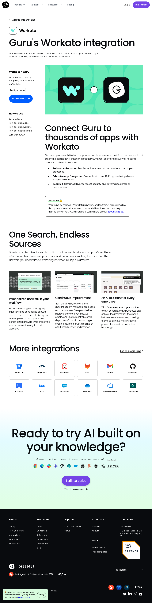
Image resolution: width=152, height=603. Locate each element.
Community (42, 543)
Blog (39, 547)
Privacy (53, 590)
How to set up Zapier (19, 123)
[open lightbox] (94, 89)
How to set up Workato (20, 127)
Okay (41, 594)
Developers (42, 539)
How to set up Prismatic (20, 130)
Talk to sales (141, 4)
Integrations (14, 535)
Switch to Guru (99, 547)
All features (14, 539)
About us (96, 530)
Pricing (70, 4)
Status (67, 530)
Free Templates (99, 551)
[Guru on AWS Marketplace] (131, 550)
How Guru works (16, 530)
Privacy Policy (24, 597)
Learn (39, 526)
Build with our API (17, 134)
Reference (42, 535)
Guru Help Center (72, 526)
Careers (96, 526)
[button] (19, 5)
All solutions (14, 543)
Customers (42, 530)
